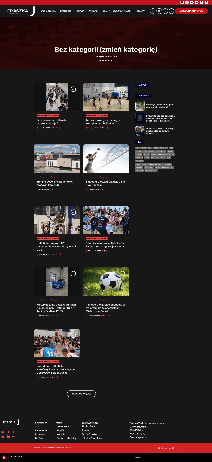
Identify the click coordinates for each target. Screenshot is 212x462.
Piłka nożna (162, 154)
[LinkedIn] (197, 2)
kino (171, 148)
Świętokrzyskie (151, 171)
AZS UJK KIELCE (141, 148)
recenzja (139, 158)
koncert (139, 151)
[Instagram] (201, 2)
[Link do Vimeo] (20, 11)
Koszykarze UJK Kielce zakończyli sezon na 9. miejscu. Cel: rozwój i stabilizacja (56, 369)
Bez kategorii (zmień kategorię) (48, 115)
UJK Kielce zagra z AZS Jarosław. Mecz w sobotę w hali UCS (56, 246)
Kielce (155, 148)
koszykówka (160, 151)
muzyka (146, 154)
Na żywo (39, 438)
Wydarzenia (149, 168)
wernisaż (139, 168)
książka (170, 151)
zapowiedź (139, 171)
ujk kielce (139, 161)
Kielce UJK (163, 148)
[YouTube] (182, 2)
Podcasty (40, 434)
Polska (171, 154)
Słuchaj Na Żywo (191, 11)
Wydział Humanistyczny (164, 168)
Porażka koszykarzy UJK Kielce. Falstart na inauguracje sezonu (105, 245)
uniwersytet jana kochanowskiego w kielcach (153, 164)
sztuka (162, 158)
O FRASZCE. (63, 426)
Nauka (153, 154)
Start (38, 426)
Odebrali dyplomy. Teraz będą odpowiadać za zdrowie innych (160, 131)
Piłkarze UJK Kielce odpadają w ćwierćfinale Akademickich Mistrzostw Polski (105, 308)
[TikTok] (187, 2)
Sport (147, 158)
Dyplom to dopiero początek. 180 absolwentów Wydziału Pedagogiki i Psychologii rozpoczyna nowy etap (160, 120)
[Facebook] (206, 2)
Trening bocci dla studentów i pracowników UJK (55, 183)
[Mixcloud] (192, 2)
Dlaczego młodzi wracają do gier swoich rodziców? (160, 105)
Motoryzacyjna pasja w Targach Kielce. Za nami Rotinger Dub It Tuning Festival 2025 (56, 308)
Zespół (60, 430)
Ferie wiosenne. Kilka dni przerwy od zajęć (52, 122)
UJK (168, 158)
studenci (154, 158)
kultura (139, 154)
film (149, 148)
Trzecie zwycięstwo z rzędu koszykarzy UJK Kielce (103, 122)
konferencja (149, 151)
